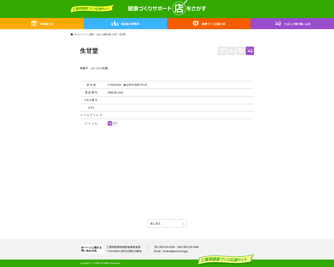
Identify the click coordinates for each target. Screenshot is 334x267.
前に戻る (155, 223)
